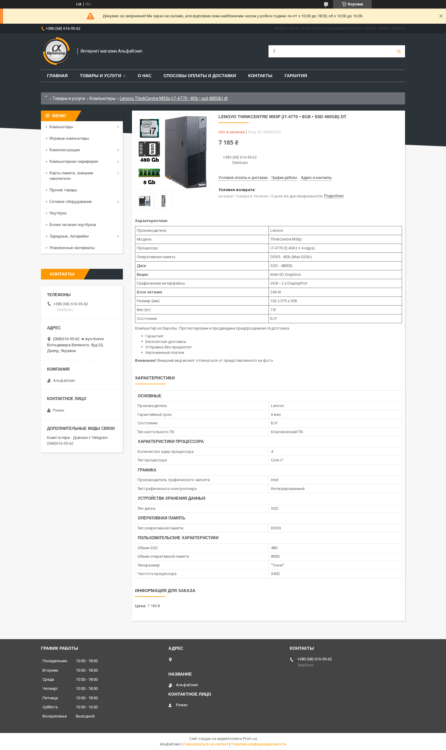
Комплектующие (64, 150)
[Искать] (399, 51)
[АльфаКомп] (56, 51)
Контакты (260, 75)
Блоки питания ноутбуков (72, 224)
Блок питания (149, 292)
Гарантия (296, 75)
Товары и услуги (100, 75)
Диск (141, 265)
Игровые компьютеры (69, 138)
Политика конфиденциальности (258, 744)
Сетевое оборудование (70, 201)
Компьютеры (103, 98)
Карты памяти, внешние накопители (71, 176)
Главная (57, 75)
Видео (142, 274)
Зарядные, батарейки (69, 236)
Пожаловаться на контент (205, 744)
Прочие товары (63, 190)
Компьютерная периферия (73, 161)
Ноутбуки (57, 213)
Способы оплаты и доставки (200, 75)
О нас (144, 75)
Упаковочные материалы (72, 247)
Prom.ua (250, 739)
